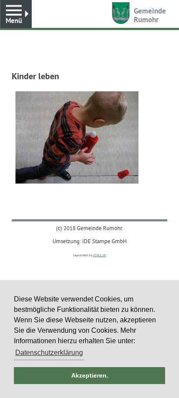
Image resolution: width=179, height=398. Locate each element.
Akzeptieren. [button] (89, 375)
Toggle (16, 14)
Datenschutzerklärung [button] (49, 352)
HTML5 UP (99, 255)
